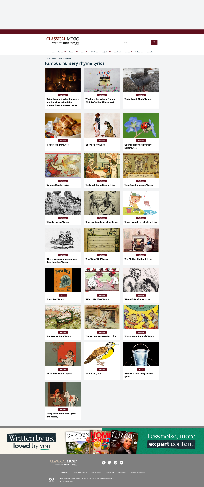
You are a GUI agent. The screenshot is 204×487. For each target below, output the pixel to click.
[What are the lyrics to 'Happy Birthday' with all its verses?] (102, 80)
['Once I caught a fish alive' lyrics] (141, 203)
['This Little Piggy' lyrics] (102, 280)
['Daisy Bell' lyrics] (63, 280)
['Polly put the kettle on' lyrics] (102, 165)
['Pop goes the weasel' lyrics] (141, 165)
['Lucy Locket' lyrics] (102, 125)
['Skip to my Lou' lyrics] (63, 203)
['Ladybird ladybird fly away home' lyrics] (141, 125)
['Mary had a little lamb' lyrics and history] (63, 394)
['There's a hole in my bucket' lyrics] (141, 354)
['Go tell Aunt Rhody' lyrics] (141, 80)
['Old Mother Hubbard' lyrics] (141, 240)
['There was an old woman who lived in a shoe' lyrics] (63, 240)
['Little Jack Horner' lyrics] (63, 354)
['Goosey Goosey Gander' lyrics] (102, 317)
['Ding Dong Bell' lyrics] (102, 240)
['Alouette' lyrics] (102, 354)
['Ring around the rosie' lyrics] (141, 317)
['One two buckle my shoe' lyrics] (102, 203)
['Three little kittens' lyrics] (141, 280)
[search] (154, 42)
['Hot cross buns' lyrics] (63, 125)
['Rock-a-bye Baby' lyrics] (63, 317)
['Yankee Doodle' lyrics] (63, 165)
